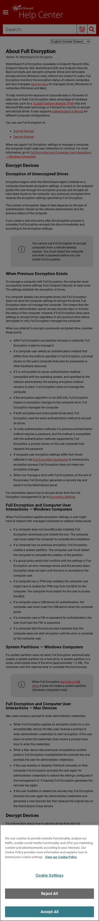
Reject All (49, 893)
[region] (49, 873)
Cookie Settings (49, 875)
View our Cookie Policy (61, 857)
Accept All (50, 912)
